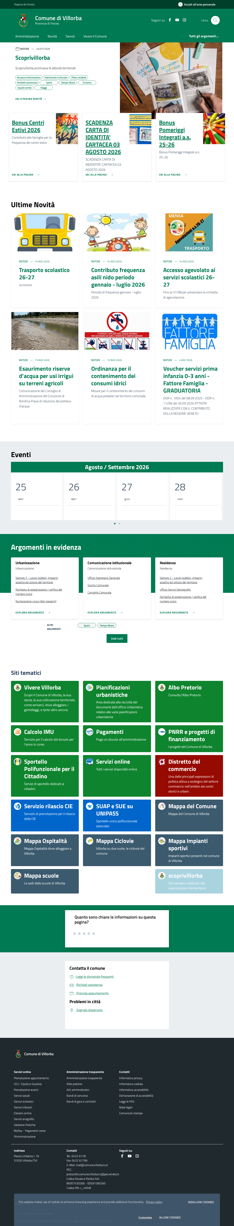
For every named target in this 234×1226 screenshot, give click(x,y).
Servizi (70, 36)
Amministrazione (27, 36)
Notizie (24, 261)
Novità (52, 36)
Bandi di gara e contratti (81, 1101)
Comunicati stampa (131, 1113)
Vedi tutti (117, 638)
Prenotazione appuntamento (31, 1078)
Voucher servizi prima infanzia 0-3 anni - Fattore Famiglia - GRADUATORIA (190, 379)
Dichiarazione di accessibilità (136, 1095)
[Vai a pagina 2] (119, 523)
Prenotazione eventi (26, 1090)
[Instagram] (183, 20)
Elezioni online (22, 1113)
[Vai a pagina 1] (115, 523)
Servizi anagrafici (24, 1119)
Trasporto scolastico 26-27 (44, 273)
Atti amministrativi (78, 1090)
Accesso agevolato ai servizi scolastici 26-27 (189, 277)
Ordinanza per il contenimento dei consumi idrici (113, 375)
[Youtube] (175, 20)
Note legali (125, 1107)
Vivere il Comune (95, 36)
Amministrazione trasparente (84, 1078)
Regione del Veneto (24, 4)
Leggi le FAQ (126, 1101)
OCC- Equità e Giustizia (28, 1084)
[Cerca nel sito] (215, 20)
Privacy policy (154, 1202)
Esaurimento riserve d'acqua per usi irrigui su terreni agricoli (46, 375)
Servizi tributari (23, 1107)
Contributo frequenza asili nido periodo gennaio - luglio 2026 (118, 277)
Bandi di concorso (77, 1095)
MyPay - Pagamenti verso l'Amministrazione (30, 1133)
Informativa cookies (131, 1084)
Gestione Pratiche (24, 1125)
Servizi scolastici (23, 1101)
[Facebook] (168, 20)
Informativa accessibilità (133, 1090)
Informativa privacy (131, 1078)
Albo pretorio (74, 1084)
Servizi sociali (22, 1095)
